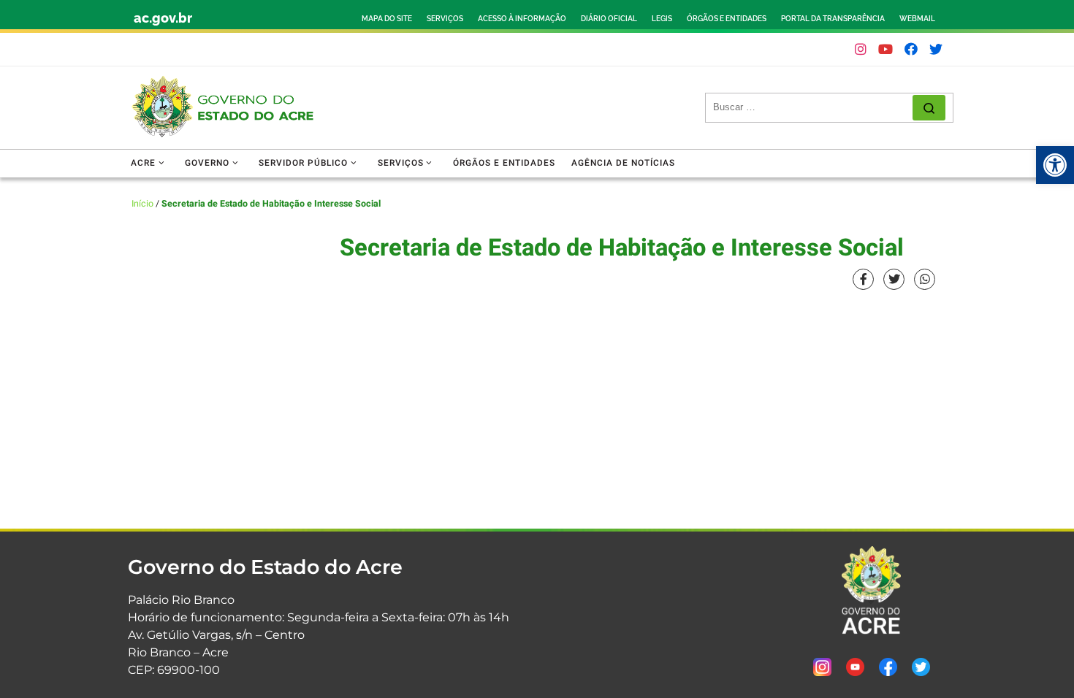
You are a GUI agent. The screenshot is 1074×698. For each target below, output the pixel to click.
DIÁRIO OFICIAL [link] (609, 19)
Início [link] (142, 203)
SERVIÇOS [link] (445, 19)
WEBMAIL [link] (917, 19)
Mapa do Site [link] (387, 19)
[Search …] (929, 107)
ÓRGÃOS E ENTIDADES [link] (726, 19)
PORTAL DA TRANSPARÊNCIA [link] (833, 19)
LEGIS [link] (662, 19)
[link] (1055, 165)
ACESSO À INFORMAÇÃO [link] (522, 19)
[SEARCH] (813, 107)
